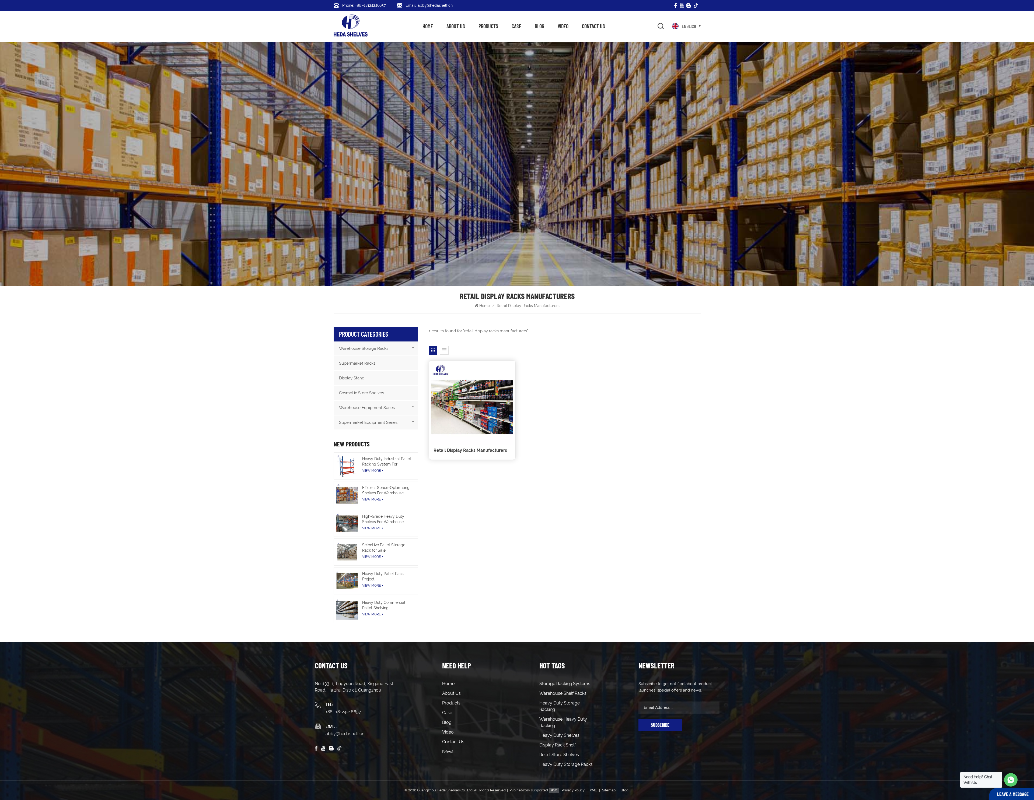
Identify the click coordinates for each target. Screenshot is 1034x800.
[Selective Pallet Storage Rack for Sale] (347, 552)
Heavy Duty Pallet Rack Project (383, 576)
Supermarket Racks (357, 363)
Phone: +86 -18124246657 (364, 5)
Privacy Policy (573, 790)
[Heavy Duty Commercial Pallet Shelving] (347, 609)
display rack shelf (557, 745)
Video (563, 26)
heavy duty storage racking (559, 706)
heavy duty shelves (559, 735)
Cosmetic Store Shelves (361, 392)
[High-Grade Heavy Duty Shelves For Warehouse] (347, 523)
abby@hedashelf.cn (345, 733)
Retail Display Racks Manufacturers (470, 450)
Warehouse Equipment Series (367, 407)
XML (593, 790)
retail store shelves (559, 754)
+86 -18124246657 (343, 711)
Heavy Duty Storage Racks (566, 764)
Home (427, 26)
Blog (539, 26)
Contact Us (593, 26)
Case (516, 26)
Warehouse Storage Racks (363, 348)
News (447, 751)
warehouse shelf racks (562, 693)
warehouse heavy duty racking (563, 722)
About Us (455, 26)
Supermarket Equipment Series (368, 422)
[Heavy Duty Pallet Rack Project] (347, 581)
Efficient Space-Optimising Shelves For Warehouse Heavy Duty (386, 490)
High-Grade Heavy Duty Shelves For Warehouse (383, 519)
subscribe (660, 725)
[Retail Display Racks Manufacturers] (472, 404)
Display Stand (351, 378)
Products (488, 26)
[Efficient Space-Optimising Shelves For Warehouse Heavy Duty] (347, 495)
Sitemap (609, 790)
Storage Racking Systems (564, 683)
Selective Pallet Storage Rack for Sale (383, 547)
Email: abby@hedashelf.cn (429, 5)
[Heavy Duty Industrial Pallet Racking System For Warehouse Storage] (347, 466)
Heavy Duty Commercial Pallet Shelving (383, 605)
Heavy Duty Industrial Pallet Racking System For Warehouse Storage (386, 462)
